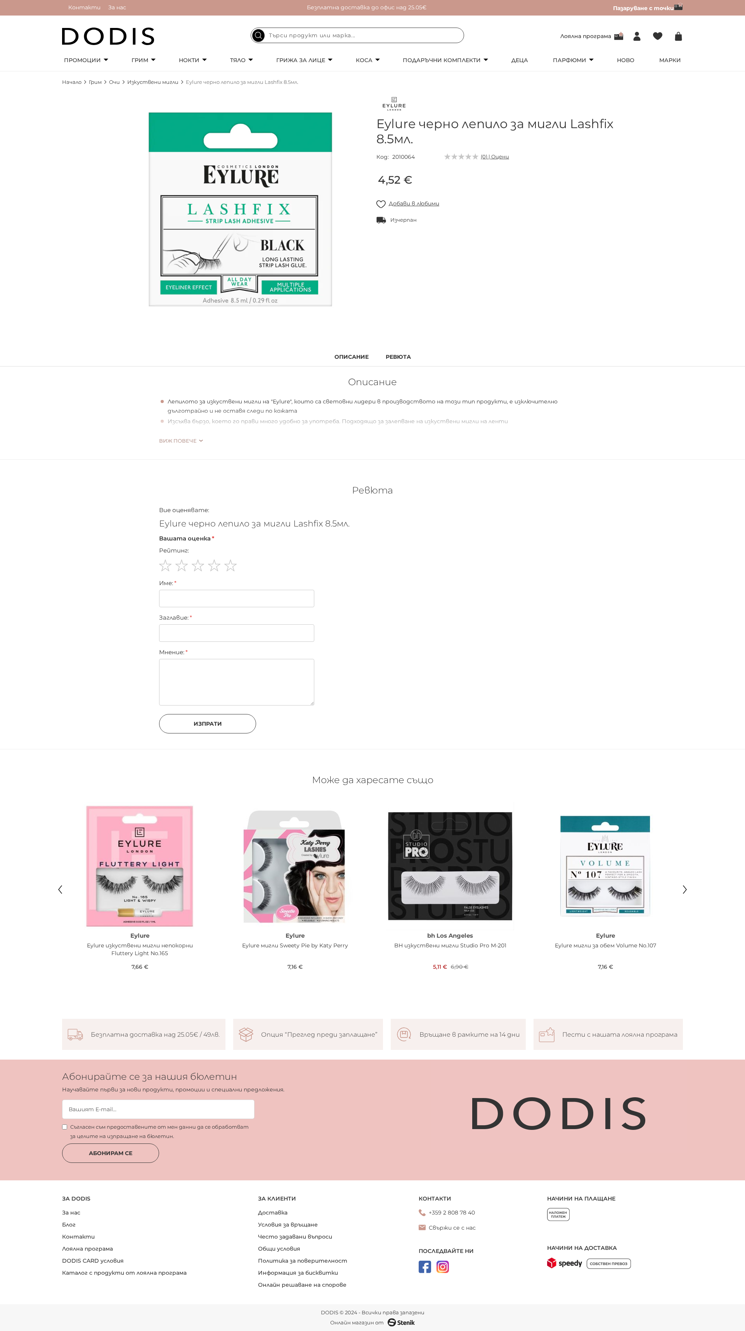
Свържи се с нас (452, 1227)
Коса (364, 60)
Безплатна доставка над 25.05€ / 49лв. (155, 1034)
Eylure (139, 935)
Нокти (189, 60)
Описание (351, 357)
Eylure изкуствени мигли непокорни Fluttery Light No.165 (140, 949)
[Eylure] (393, 105)
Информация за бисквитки (298, 1272)
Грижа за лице (300, 60)
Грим (140, 60)
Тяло (238, 60)
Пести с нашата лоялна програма (619, 1034)
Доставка (273, 1212)
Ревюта (398, 357)
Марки (670, 60)
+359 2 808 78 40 (452, 1212)
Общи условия (279, 1248)
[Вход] (636, 36)
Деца (519, 60)
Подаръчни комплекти (442, 60)
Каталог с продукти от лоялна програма (124, 1272)
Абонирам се (110, 1153)
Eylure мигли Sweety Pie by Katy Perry (295, 945)
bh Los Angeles (450, 935)
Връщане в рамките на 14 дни (469, 1034)
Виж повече (178, 441)
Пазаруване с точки (643, 8)
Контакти (84, 7)
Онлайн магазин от (357, 1322)
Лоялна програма (585, 36)
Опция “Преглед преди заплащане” (319, 1034)
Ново (625, 60)
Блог (69, 1224)
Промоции (82, 60)
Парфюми (569, 60)
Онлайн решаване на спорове (302, 1284)
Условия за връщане (288, 1224)
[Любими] (657, 36)
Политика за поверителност (302, 1260)
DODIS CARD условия (93, 1260)
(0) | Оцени (495, 156)
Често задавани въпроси (295, 1236)
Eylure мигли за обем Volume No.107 (605, 945)
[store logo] (108, 36)
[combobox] (357, 35)
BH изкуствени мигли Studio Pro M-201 (450, 945)
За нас (117, 7)
